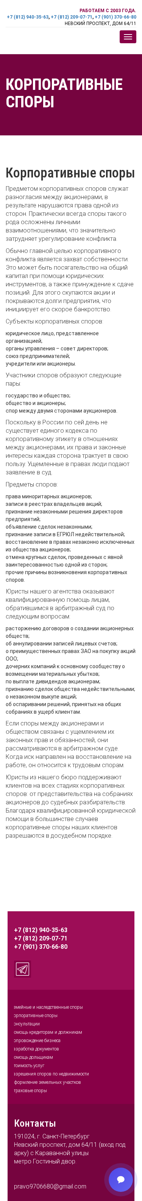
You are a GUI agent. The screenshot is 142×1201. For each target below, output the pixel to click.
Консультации (25, 1024)
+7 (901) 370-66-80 (115, 17)
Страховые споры (29, 1090)
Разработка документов (35, 1049)
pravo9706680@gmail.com (50, 1186)
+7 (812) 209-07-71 (71, 17)
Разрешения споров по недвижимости (50, 1074)
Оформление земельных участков (46, 1082)
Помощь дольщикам (32, 1057)
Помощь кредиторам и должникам (46, 1032)
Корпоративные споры (34, 1015)
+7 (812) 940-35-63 (27, 17)
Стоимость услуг (27, 1065)
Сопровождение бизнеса (36, 1040)
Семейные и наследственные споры (47, 1007)
